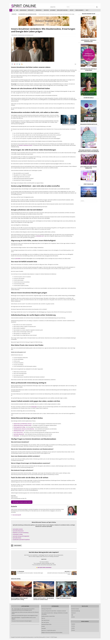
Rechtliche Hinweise (75, 608)
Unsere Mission (23, 10)
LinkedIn (73, 628)
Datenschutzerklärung (75, 610)
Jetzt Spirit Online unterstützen (44, 567)
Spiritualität (30, 10)
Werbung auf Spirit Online (46, 608)
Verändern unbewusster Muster (25, 145)
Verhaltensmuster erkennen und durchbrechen (24, 428)
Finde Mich (44, 628)
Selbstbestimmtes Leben (19, 430)
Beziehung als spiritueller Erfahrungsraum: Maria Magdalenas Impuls (25, 615)
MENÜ (11, 10)
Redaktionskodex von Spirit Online (48, 616)
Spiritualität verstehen (18, 529)
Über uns (43, 618)
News (17, 10)
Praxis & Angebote (79, 10)
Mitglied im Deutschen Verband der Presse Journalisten (52, 632)
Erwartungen (34, 406)
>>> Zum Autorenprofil (16, 514)
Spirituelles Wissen (17, 537)
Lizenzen (73, 616)
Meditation (46, 10)
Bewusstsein (38, 10)
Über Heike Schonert (45, 620)
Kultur (71, 10)
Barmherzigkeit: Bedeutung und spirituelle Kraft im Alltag (19, 598)
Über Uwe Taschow (45, 622)
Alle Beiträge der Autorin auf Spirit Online (22, 502)
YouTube (73, 626)
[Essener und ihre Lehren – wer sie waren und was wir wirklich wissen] (43, 589)
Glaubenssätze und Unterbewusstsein (26, 35)
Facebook (73, 624)
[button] (12, 64)
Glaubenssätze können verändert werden (23, 425)
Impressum (73, 612)
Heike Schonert (17, 545)
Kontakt (43, 626)
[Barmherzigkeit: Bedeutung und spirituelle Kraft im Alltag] (21, 589)
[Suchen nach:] (88, 201)
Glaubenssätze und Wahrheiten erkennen (23, 423)
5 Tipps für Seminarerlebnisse (63, 598)
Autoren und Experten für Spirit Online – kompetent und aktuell (54, 610)
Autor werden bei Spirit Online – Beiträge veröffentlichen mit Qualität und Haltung (55, 613)
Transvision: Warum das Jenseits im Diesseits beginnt (22, 620)
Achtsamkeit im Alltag (17, 534)
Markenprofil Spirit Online (46, 624)
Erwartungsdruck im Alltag (19, 427)
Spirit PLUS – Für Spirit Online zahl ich (49, 630)
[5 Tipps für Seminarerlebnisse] (66, 589)
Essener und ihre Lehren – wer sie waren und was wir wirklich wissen (43, 598)
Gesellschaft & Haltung (62, 10)
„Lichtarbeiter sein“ (40, 236)
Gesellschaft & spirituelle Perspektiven (21, 539)
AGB (72, 614)
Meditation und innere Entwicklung (20, 532)
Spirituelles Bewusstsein (19, 434)
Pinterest (73, 630)
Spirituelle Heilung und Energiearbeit (21, 536)
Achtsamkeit (53, 10)
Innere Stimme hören (18, 432)
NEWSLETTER (52, 7)
